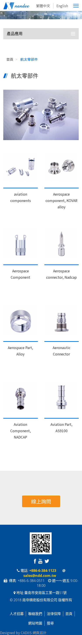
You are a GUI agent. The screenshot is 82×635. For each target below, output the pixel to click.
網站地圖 (35, 623)
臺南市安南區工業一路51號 (46, 592)
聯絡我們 (35, 613)
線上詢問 (41, 501)
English (62, 5)
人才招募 (17, 613)
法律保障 (54, 613)
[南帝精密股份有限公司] (23, 6)
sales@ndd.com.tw (39, 575)
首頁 (68, 613)
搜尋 (50, 623)
